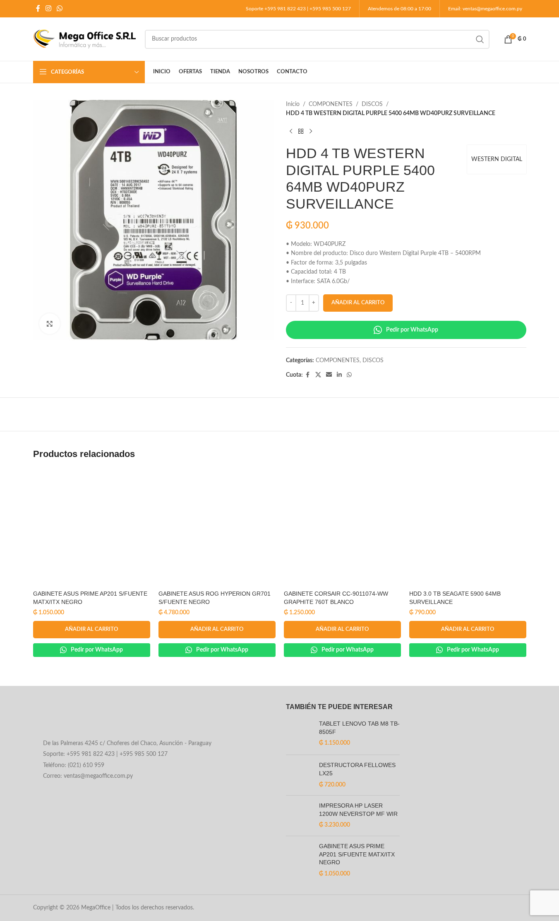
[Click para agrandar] (49, 323)
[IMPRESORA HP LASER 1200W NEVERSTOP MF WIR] (299, 816)
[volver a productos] (301, 132)
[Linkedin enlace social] (339, 375)
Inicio (293, 104)
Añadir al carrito (357, 302)
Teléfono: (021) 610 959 (73, 765)
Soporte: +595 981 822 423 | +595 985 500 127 (105, 754)
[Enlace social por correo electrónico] (329, 375)
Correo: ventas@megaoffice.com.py (88, 776)
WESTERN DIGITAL (496, 159)
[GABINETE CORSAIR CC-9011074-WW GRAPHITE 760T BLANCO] (342, 527)
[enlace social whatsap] (59, 8)
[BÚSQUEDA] (479, 39)
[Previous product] (291, 132)
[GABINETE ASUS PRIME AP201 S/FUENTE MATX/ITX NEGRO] (91, 527)
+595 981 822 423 (285, 8)
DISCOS (372, 104)
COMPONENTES (331, 104)
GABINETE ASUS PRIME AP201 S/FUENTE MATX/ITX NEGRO (357, 854)
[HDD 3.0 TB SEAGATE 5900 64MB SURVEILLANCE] (467, 527)
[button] (91, 629)
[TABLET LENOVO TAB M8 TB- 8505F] (299, 734)
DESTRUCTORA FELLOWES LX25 (357, 769)
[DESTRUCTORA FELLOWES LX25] (299, 775)
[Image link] (99, 718)
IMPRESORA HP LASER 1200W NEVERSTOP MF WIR (358, 809)
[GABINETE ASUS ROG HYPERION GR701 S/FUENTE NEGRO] (217, 527)
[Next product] (311, 132)
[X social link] (318, 375)
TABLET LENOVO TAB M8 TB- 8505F (359, 727)
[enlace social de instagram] (48, 8)
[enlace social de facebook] (38, 8)
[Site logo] (85, 39)
